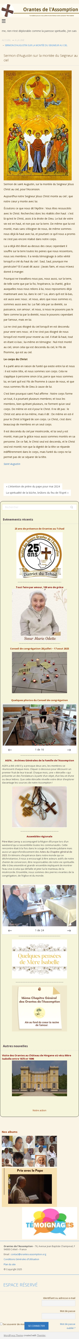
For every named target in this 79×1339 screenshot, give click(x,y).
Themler (41, 1335)
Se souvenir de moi (13, 1324)
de (39, 749)
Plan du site (10, 1264)
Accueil (6, 40)
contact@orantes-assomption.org (28, 1254)
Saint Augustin (12, 464)
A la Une (19, 40)
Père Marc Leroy (11, 841)
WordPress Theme (13, 1335)
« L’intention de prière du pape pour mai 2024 (33, 486)
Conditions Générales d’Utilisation (21, 1259)
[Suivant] (69, 749)
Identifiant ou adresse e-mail (59, 1298)
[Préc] (10, 749)
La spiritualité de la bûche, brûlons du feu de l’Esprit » (37, 492)
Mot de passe (67, 1311)
